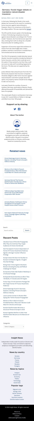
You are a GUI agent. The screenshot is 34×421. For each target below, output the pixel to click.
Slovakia (17, 364)
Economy (17, 377)
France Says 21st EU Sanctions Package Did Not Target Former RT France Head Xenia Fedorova (16, 284)
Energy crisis (17, 391)
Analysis (17, 373)
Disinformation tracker (17, 399)
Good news (17, 383)
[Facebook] (19, 109)
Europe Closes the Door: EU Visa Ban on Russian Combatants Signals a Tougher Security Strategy (15, 260)
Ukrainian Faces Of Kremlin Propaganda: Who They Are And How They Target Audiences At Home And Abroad (15, 244)
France (17, 360)
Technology (17, 381)
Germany (4, 18)
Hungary (17, 366)
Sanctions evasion (17, 397)
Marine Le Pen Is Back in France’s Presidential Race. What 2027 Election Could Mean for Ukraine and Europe (16, 170)
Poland (17, 362)
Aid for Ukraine (17, 393)
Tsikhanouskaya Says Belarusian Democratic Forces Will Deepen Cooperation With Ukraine (14, 192)
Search (5, 227)
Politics (9, 18)
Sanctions (17, 395)
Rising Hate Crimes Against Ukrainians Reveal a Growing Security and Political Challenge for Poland (15, 267)
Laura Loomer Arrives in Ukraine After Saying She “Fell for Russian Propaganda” (15, 297)
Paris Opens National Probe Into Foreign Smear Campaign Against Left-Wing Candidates (17, 214)
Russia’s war (17, 375)
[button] (31, 3)
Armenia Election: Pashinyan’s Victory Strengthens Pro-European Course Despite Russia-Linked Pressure (16, 203)
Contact (17, 416)
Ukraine (17, 356)
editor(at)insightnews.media (17, 418)
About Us (17, 412)
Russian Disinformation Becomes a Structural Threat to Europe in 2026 (14, 309)
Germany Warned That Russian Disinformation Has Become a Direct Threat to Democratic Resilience (15, 181)
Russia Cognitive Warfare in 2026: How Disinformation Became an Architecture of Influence (16, 314)
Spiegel (29, 29)
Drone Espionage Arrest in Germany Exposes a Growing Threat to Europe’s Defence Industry (16, 159)
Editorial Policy (17, 414)
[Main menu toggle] (27, 3)
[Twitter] (15, 109)
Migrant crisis (17, 389)
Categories (6, 323)
